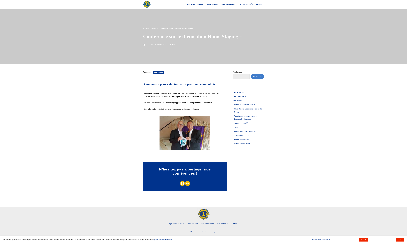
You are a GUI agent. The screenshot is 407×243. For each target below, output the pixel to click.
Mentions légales (212, 232)
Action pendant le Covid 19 (244, 105)
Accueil (145, 28)
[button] (217, 4)
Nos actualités (246, 4)
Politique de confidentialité (198, 232)
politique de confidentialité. (163, 239)
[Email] (187, 183)
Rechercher (237, 72)
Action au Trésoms (241, 140)
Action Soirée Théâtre (242, 144)
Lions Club (149, 44)
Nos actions (238, 101)
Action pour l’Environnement (245, 131)
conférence (158, 72)
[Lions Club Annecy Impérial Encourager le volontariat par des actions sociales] (147, 4)
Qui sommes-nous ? (195, 4)
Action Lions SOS (241, 123)
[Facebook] (182, 183)
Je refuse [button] (400, 240)
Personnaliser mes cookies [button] (321, 239)
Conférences (154, 28)
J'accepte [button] (364, 240)
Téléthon (237, 127)
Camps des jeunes (241, 136)
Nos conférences (229, 4)
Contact (259, 4)
